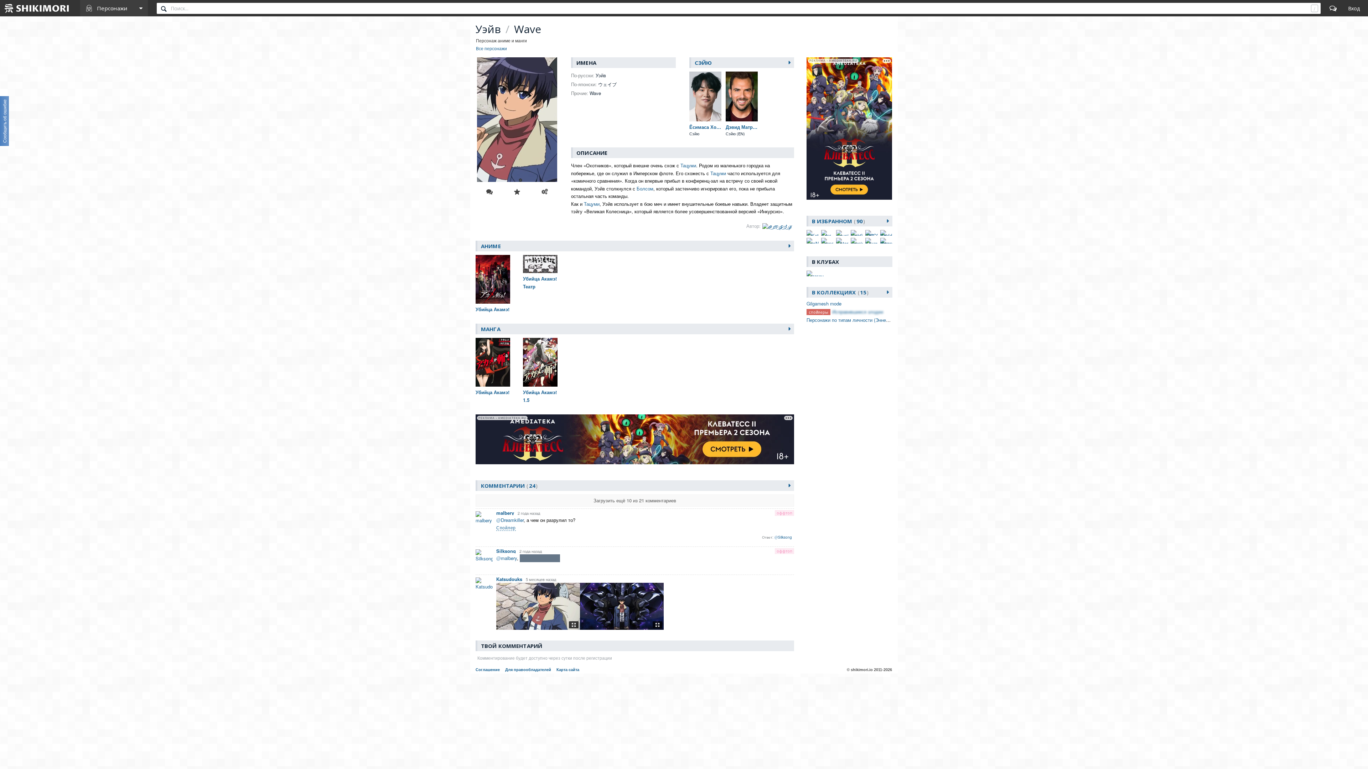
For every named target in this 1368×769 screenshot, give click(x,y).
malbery (505, 512)
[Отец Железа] (886, 241)
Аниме (491, 246)
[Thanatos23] (827, 241)
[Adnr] (827, 233)
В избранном (837, 221)
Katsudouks (509, 579)
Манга (491, 329)
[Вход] (1354, 8)
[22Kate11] (813, 233)
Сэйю (703, 62)
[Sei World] (886, 233)
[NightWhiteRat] (857, 233)
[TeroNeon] (813, 241)
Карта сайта (567, 670)
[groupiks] (842, 233)
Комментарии (508, 485)
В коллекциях (839, 292)
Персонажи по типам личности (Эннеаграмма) (856, 320)
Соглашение (488, 670)
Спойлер (506, 527)
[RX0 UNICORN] (871, 233)
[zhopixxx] (857, 241)
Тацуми (688, 165)
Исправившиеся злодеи (857, 311)
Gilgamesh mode (824, 303)
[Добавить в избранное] (517, 192)
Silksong (506, 551)
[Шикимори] (37, 8)
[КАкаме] (871, 241)
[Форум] (1333, 8)
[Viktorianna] (842, 241)
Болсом (645, 188)
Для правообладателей (528, 670)
